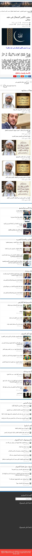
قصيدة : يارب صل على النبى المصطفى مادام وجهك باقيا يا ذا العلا (15, 414)
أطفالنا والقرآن (19, 210)
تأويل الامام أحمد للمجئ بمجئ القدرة (21, 136)
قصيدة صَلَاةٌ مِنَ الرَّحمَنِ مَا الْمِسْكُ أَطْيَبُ (20, 405)
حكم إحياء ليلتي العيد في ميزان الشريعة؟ (20, 469)
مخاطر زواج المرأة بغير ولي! (17, 217)
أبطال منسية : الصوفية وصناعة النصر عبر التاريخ (13, 355)
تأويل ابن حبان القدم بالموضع (23, 157)
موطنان (21, 311)
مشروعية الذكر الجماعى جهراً (22, 483)
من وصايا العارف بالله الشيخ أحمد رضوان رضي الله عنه (17, 442)
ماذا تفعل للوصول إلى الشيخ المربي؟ (9, 86)
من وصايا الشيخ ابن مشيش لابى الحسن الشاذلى (18, 451)
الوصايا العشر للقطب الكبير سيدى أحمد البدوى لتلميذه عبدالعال (15, 459)
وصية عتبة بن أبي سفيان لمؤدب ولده (15, 324)
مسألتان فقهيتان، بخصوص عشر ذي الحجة (14, 248)
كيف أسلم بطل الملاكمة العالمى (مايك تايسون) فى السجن (16, 432)
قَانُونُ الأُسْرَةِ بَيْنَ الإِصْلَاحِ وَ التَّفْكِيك (15, 230)
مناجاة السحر (20, 393)
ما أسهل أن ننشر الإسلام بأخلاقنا (22, 428)
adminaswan (25, 22)
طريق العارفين (23, 11)
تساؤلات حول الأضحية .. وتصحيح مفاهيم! (14, 242)
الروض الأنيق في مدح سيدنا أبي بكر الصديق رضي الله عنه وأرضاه (15, 418)
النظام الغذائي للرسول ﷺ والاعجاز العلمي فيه (13, 280)
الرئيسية (29, 11)
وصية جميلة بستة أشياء (24, 446)
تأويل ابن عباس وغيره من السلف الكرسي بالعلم (18, 198)
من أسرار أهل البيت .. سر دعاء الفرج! (15, 374)
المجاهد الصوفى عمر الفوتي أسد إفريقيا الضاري (12, 362)
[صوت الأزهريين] (16, 4)
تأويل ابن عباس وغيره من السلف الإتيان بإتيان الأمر (18, 177)
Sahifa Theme (4, 551)
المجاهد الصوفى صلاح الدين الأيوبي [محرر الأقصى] (12, 336)
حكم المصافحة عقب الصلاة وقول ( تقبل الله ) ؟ (19, 479)
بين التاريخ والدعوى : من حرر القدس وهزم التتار (13, 349)
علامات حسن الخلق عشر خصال (16, 317)
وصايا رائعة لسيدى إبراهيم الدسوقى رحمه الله (19, 455)
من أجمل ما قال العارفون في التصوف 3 (22, 82)
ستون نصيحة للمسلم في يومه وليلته (15, 305)
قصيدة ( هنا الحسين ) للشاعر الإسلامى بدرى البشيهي (18, 409)
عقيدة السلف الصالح (15, 11)
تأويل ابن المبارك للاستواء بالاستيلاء (21, 109)
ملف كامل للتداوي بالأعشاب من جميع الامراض (13, 286)
